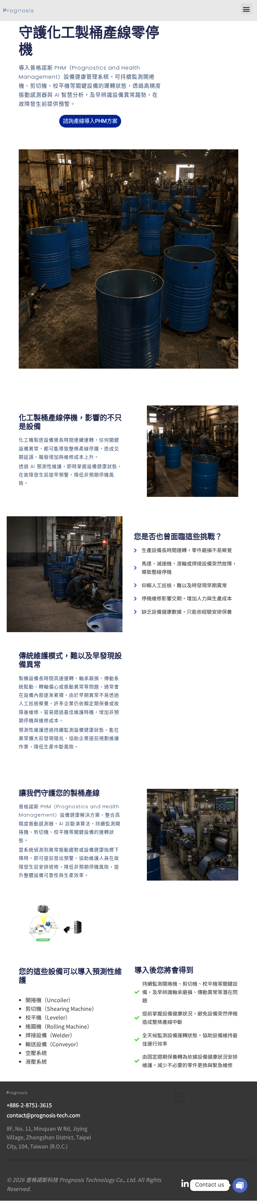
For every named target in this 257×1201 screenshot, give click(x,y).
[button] (246, 8)
